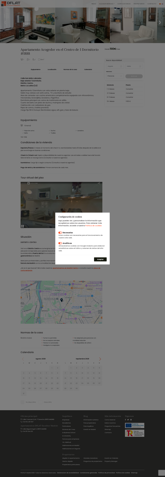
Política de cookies (93, 225)
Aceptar (100, 259)
